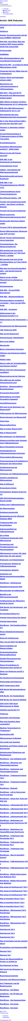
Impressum (5, 1015)
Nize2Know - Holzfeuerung (10, 583)
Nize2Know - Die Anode (9, 1004)
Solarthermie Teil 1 (7, 937)
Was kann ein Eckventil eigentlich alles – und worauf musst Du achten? (13, 270)
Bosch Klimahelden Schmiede (11, 447)
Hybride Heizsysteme (8, 621)
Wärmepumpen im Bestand (10, 738)
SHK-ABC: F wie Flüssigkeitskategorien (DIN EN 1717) (12, 185)
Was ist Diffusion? (7, 484)
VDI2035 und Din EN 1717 (10, 710)
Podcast (6, 8)
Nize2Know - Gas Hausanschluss (13, 1000)
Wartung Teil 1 (5, 955)
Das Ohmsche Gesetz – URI (10, 198)
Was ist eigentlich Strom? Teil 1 (12, 906)
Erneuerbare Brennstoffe (9, 393)
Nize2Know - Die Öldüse (9, 990)
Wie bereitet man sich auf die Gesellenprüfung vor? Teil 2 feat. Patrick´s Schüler (12, 253)
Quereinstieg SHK (7, 734)
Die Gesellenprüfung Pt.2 (10, 614)
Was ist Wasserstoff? (8, 433)
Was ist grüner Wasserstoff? (11, 429)
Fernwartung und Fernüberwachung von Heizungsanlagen (9, 546)
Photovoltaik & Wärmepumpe (11, 457)
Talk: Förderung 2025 (8, 330)
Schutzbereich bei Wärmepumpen (13, 326)
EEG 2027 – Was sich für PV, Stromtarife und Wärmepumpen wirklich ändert (12, 95)
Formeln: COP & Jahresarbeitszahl (13, 227)
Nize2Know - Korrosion (9, 1008)
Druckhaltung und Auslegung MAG (13, 947)
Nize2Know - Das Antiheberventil (13, 759)
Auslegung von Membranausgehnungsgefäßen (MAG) (12, 576)
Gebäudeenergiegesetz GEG (11, 587)
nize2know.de (4, 1020)
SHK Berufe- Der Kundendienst (12, 696)
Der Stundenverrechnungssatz (12, 678)
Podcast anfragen (8, 13)
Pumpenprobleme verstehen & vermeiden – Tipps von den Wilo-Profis (13, 302)
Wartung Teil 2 (5, 951)
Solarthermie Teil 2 (7, 933)
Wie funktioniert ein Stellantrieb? (13, 437)
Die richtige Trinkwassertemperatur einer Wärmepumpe (11, 537)
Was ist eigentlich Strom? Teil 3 (12, 899)
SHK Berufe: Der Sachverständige (13, 700)
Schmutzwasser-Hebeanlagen (12, 338)
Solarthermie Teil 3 (7, 929)
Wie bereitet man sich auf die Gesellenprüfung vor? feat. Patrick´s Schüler (13, 261)
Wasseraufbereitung (8, 425)
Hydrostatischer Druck (9, 166)
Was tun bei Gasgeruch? (9, 334)
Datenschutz (6, 1017)
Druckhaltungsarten (8, 143)
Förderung (4, 714)
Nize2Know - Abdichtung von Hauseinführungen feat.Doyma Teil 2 (13, 822)
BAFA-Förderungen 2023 (10, 686)
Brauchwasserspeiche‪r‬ (9, 976)
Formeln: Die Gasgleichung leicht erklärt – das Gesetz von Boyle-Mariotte (13, 204)
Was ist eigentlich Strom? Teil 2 (12, 902)
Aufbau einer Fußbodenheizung (12, 505)
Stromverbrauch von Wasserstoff (13, 417)
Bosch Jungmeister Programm (12, 349)
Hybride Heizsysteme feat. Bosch (13, 617)
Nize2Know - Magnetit (8, 788)
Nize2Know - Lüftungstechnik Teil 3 (14, 809)
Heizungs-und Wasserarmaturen (12, 979)
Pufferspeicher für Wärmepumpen (13, 413)
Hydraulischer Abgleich (9, 570)
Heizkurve (4, 31)
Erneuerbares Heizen (8, 488)
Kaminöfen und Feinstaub (10, 718)
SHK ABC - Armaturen (8, 309)
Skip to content (4, 0)
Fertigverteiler (5, 50)
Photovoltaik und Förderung (11, 682)
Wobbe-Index (5, 359)
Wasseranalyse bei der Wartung (12, 376)
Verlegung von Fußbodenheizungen (14, 474)
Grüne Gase (4, 421)
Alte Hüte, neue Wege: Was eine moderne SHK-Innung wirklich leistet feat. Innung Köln (12, 44)
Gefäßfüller (4, 54)
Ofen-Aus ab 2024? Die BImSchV (13, 642)
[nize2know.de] (4, 4)
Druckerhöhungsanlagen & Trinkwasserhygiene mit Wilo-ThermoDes (12, 136)
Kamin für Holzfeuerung (9, 638)
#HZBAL (6, 12)
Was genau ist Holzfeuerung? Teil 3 (13, 887)
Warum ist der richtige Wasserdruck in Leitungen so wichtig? (11, 279)
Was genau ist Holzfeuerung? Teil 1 (13, 895)
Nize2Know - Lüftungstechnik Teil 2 (14, 813)
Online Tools (7, 10)
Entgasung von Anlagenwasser (12, 560)
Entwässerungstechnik (9, 512)
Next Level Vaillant (7, 341)
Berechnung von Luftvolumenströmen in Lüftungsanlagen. (9, 86)
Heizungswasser (6, 286)
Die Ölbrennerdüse (7, 508)
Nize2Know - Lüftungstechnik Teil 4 (14, 805)
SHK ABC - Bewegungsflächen (12, 297)
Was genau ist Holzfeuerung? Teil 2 (13, 891)
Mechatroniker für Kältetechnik (12, 591)
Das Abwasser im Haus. (9, 965)
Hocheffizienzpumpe (8, 403)
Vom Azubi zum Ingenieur (10, 742)
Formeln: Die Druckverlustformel (13, 211)
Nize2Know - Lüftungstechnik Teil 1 (13, 817)
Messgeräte (4, 345)
